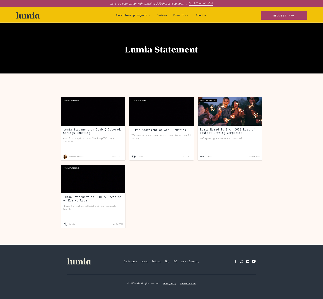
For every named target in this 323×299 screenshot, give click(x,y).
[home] (46, 15)
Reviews (162, 15)
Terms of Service (188, 283)
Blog (167, 261)
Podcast (156, 261)
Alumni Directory (190, 261)
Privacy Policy (169, 283)
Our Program (130, 261)
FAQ (175, 261)
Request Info (283, 15)
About (144, 261)
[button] (133, 15)
